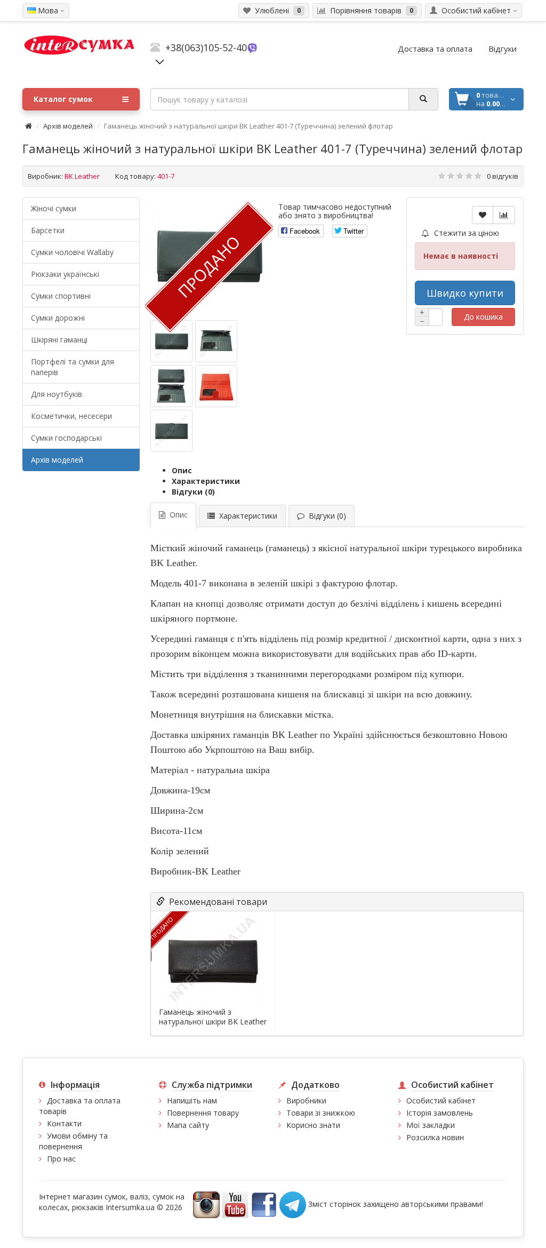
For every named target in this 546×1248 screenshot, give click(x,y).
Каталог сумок (63, 99)
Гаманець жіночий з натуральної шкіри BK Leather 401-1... (213, 1021)
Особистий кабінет (441, 1100)
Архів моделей (68, 126)
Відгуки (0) (193, 492)
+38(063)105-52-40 (206, 47)
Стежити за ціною (465, 233)
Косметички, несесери (71, 416)
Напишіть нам (192, 1100)
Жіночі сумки (53, 208)
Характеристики (206, 481)
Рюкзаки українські (65, 274)
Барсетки (48, 230)
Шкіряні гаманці (59, 340)
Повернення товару (203, 1113)
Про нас (61, 1159)
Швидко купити (465, 293)
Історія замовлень (439, 1113)
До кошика (483, 317)
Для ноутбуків (56, 394)
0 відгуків (502, 176)
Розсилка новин (435, 1137)
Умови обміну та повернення (73, 1141)
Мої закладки (430, 1125)
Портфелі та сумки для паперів (72, 366)
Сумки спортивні (61, 296)
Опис (182, 470)
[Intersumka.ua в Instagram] (206, 1204)
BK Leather (82, 176)
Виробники (306, 1100)
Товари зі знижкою (320, 1113)
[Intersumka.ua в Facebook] (264, 1204)
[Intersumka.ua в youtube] (235, 1204)
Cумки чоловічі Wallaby (72, 252)
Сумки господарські (66, 438)
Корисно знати (313, 1125)
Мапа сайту (188, 1125)
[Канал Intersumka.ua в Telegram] (292, 1204)
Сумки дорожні (58, 318)
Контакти (64, 1123)
